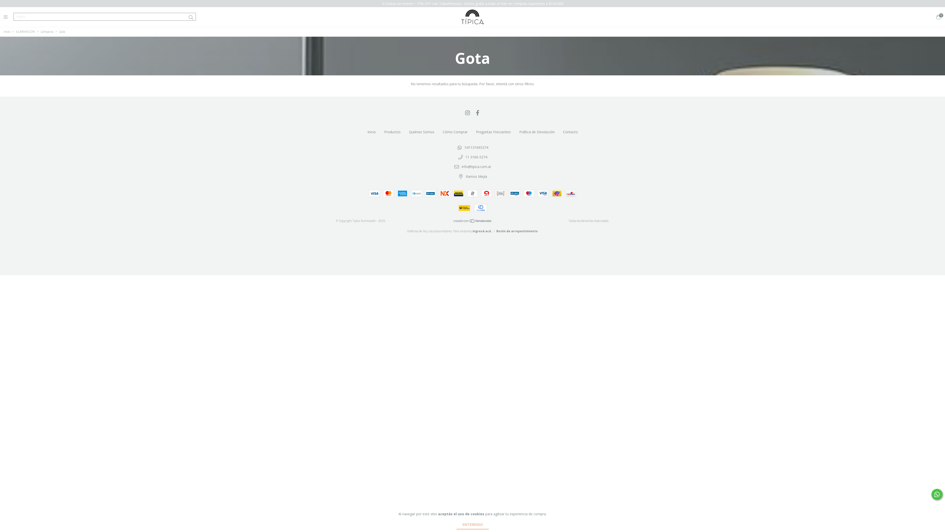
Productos (392, 132)
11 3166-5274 (476, 157)
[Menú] (9, 17)
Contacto (570, 132)
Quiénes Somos (421, 132)
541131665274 (476, 147)
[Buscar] (191, 17)
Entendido (472, 524)
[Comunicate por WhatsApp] (937, 494)
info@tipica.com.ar (476, 166)
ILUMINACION (25, 32)
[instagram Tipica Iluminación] (467, 112)
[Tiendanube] (472, 222)
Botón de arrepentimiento (517, 231)
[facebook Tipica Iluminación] (477, 112)
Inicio (7, 32)
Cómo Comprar (455, 132)
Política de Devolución (537, 132)
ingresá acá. (482, 231)
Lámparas (47, 32)
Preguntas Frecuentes (493, 132)
